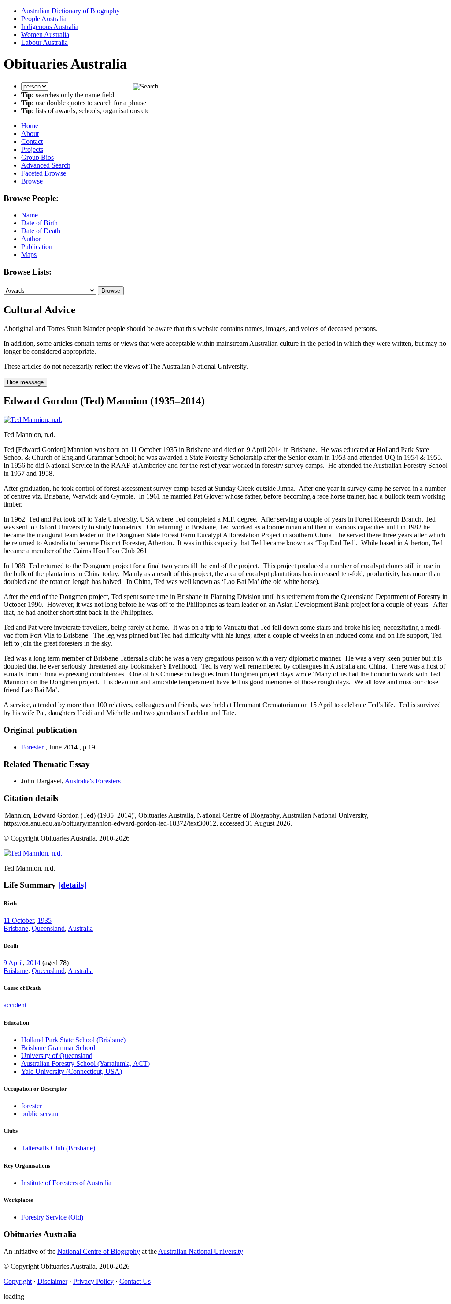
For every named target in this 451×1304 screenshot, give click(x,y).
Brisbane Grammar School (58, 1047)
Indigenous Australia (49, 26)
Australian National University (200, 1251)
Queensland (48, 928)
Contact (32, 141)
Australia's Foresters (93, 781)
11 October (19, 920)
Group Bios (37, 157)
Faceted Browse (43, 173)
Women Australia (45, 34)
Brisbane (16, 928)
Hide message (25, 382)
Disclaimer (52, 1281)
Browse (32, 181)
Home (29, 125)
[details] (72, 884)
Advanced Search (45, 165)
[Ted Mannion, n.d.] (33, 419)
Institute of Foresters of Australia (66, 1182)
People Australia (44, 18)
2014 (33, 962)
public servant (40, 1113)
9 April (13, 962)
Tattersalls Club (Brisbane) (58, 1148)
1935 (44, 920)
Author (31, 238)
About (30, 133)
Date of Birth (39, 223)
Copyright (18, 1281)
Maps (29, 254)
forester (31, 1105)
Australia (80, 928)
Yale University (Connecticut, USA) (71, 1071)
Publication (36, 246)
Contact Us (135, 1281)
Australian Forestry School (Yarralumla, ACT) (85, 1063)
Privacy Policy (93, 1281)
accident (15, 1005)
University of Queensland (56, 1055)
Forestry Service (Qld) (52, 1217)
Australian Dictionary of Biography (70, 11)
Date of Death (40, 231)
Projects (32, 149)
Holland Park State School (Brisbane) (73, 1039)
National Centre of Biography (98, 1251)
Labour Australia (44, 42)
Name (29, 215)
